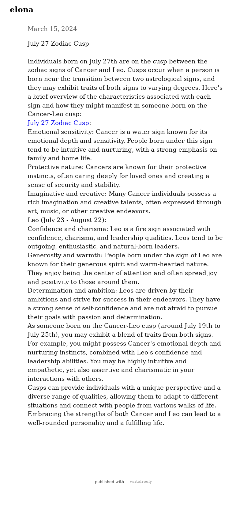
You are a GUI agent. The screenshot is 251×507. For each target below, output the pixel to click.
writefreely (141, 481)
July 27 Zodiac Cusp (58, 123)
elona (21, 9)
